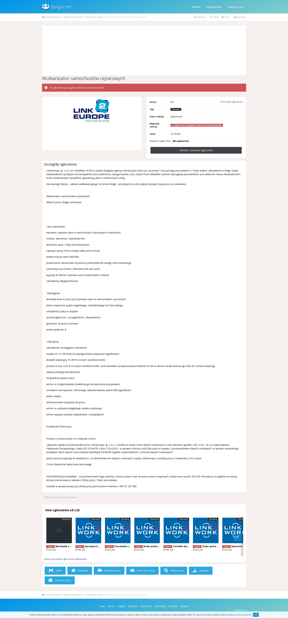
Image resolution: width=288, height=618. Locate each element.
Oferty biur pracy (62, 580)
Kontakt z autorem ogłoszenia (196, 150)
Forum (196, 7)
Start (102, 606)
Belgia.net (61, 6)
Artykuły (121, 606)
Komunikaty (160, 606)
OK (256, 615)
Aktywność (201, 17)
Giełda (58, 570)
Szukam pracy (176, 570)
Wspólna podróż (112, 570)
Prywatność (146, 606)
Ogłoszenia (214, 7)
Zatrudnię (203, 570)
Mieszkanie (82, 570)
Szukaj (215, 17)
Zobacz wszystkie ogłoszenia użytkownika (65, 559)
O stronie (173, 606)
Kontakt (184, 606)
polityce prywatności (244, 615)
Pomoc (227, 17)
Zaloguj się (236, 7)
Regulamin (241, 17)
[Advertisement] (144, 50)
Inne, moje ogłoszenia (231, 101)
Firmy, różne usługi (145, 570)
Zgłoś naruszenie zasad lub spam (60, 497)
